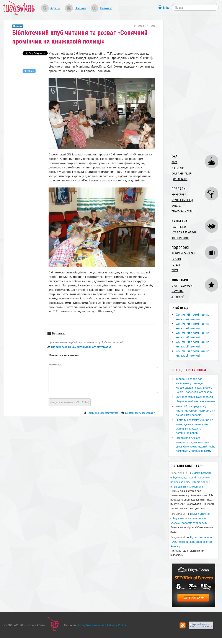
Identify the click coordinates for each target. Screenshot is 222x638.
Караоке (176, 205)
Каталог (106, 7)
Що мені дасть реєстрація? (140, 412)
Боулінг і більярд (182, 200)
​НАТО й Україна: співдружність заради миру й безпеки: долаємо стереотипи (190, 518)
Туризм (176, 259)
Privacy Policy (116, 625)
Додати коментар (69, 402)
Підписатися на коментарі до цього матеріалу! (81, 347)
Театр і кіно (178, 226)
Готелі (175, 264)
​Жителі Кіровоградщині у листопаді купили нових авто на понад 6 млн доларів (195, 410)
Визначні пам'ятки (183, 253)
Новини (80, 7)
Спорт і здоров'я (182, 285)
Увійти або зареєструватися (103, 412)
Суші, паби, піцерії (181, 173)
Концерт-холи (180, 238)
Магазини (177, 291)
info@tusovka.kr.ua (91, 625)
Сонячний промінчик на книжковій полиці (192, 316)
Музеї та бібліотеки (183, 232)
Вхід (166, 7)
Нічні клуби (178, 194)
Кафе (174, 162)
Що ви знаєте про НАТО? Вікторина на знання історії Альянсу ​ (191, 541)
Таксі (174, 270)
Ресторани (177, 168)
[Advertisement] (195, 85)
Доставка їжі (179, 179)
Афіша (55, 7)
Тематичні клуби (182, 211)
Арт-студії (177, 297)
